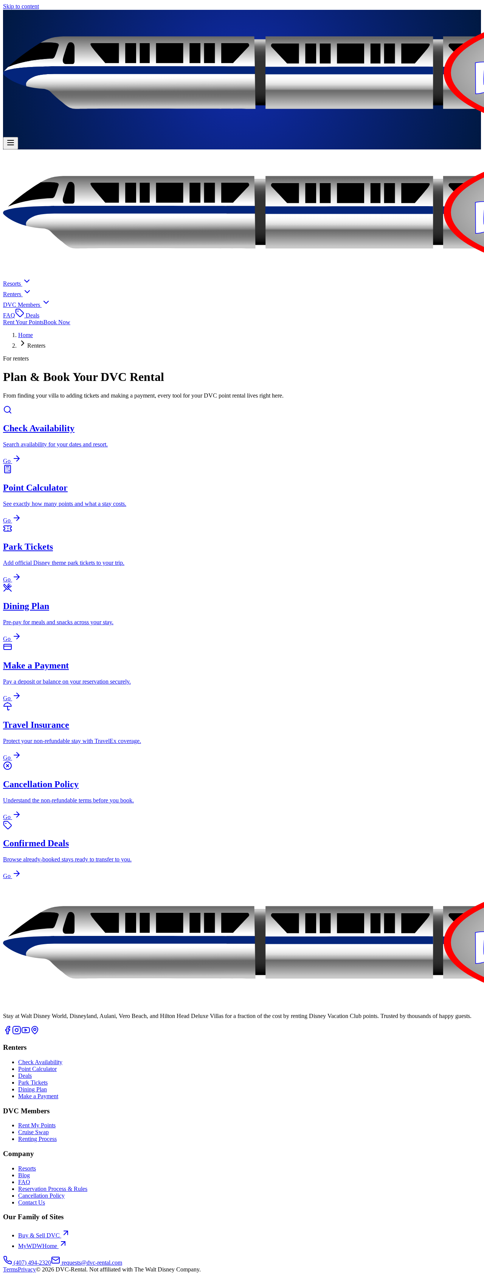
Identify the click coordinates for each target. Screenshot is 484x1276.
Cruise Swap (33, 1132)
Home (25, 335)
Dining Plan (32, 1089)
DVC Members (21, 305)
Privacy (27, 1269)
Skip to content (21, 6)
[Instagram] (16, 1032)
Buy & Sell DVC (39, 1235)
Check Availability (40, 1062)
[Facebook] (7, 1032)
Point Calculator (37, 1069)
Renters (12, 294)
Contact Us (31, 1202)
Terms (10, 1269)
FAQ (9, 315)
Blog (24, 1175)
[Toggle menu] (10, 143)
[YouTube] (25, 1032)
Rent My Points (37, 1125)
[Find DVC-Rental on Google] (34, 1032)
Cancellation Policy (41, 1195)
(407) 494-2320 (32, 1262)
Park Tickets (33, 1082)
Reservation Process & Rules (52, 1189)
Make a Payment (38, 1096)
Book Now (56, 322)
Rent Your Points (23, 322)
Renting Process (37, 1139)
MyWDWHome (37, 1246)
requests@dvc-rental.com (92, 1262)
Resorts (12, 283)
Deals (31, 315)
